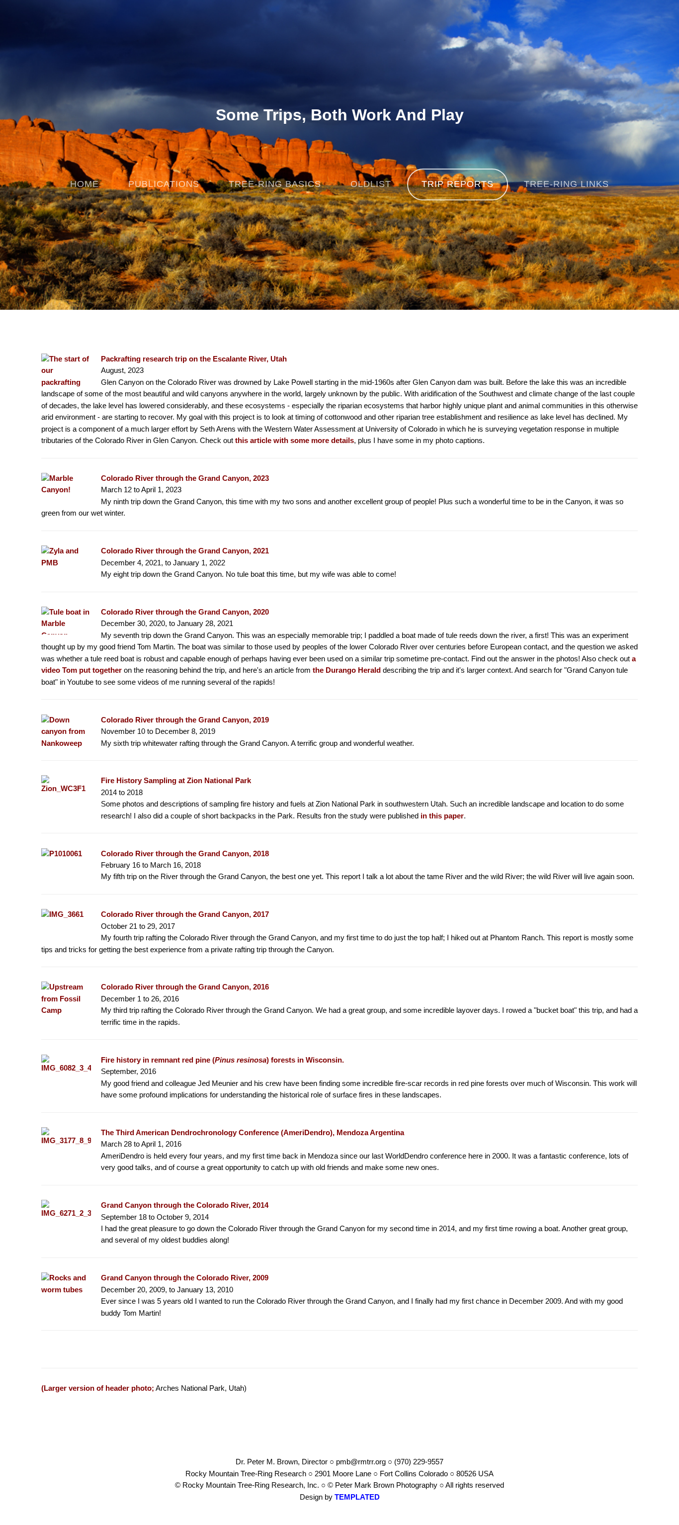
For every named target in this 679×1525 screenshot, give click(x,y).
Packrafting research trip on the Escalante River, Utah (194, 359)
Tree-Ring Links (566, 184)
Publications (163, 184)
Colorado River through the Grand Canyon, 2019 (185, 720)
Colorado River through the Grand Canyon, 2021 (185, 551)
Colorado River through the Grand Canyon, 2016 (185, 987)
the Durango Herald (347, 670)
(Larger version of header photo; (97, 1388)
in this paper (442, 816)
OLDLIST (370, 184)
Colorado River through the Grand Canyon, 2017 (185, 914)
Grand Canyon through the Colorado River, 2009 (184, 1278)
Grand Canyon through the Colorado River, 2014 (184, 1205)
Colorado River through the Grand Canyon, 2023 (185, 478)
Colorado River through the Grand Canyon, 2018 (185, 854)
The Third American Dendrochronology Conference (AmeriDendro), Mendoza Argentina (252, 1133)
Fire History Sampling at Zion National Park (176, 781)
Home (84, 184)
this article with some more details (294, 441)
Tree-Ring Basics (275, 184)
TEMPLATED (357, 1497)
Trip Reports (458, 184)
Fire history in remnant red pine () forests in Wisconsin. (222, 1060)
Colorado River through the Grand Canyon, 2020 (185, 612)
